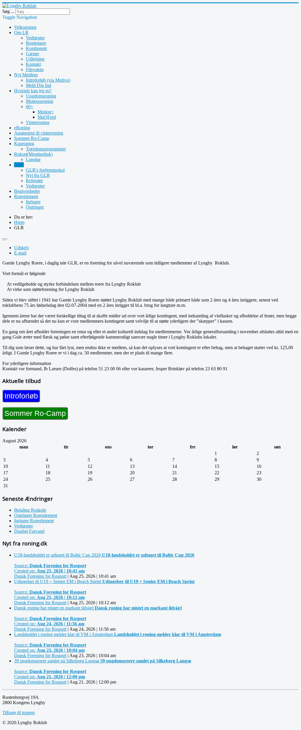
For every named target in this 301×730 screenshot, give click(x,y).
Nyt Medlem (26, 74)
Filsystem (35, 69)
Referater (34, 180)
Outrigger (35, 207)
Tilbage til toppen (18, 712)
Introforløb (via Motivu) (48, 80)
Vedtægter (35, 37)
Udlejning (35, 58)
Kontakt (33, 64)
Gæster (32, 53)
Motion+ (46, 111)
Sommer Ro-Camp (31, 138)
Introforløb (21, 396)
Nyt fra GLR (38, 175)
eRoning (22, 127)
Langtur (33, 159)
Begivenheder (27, 191)
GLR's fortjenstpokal (45, 170)
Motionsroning (39, 101)
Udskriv (21, 247)
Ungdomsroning (41, 95)
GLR (19, 164)
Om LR (21, 32)
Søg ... (8, 11)
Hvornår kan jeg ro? (32, 90)
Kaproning (24, 143)
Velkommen (25, 27)
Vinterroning (37, 122)
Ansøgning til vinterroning (38, 132)
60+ (29, 106)
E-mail (20, 252)
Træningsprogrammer (46, 148)
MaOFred (47, 117)
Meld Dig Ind (38, 85)
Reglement (36, 43)
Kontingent (36, 48)
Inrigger (33, 201)
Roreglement (26, 196)
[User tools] (4, 239)
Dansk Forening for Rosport (40, 576)
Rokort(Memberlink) (33, 154)
